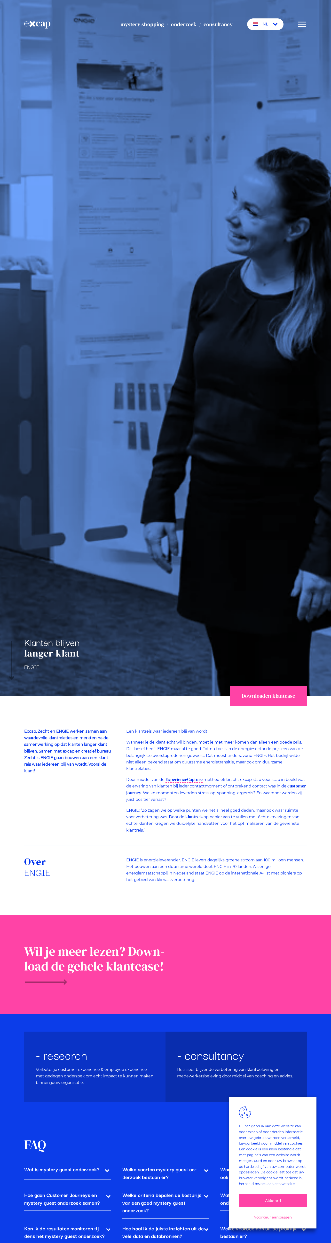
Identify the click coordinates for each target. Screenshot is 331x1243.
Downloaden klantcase (268, 695)
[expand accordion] (107, 1170)
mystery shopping (142, 24)
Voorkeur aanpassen (273, 1217)
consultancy (218, 24)
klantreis (194, 817)
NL (265, 24)
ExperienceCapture (184, 779)
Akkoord (273, 1200)
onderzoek (184, 24)
